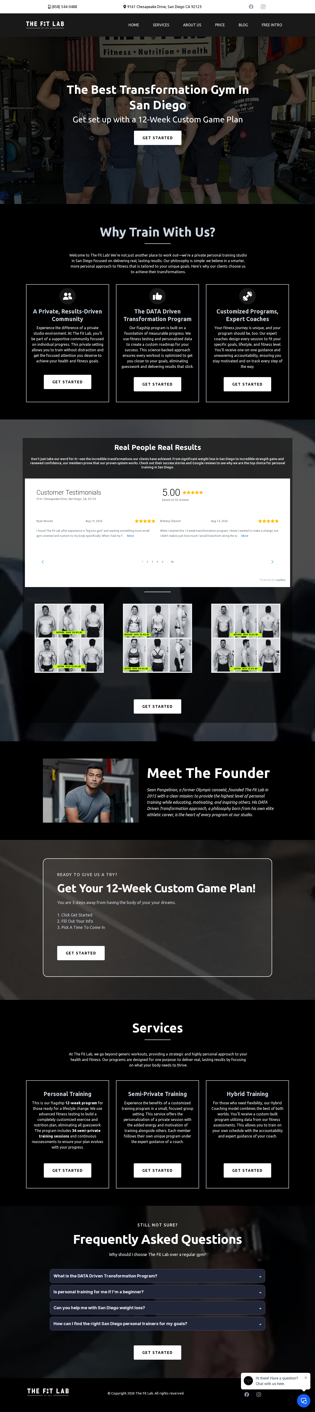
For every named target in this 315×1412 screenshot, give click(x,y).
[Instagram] (263, 7)
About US (192, 25)
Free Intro (272, 25)
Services (161, 25)
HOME (133, 25)
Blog (243, 25)
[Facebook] (251, 7)
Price (220, 25)
